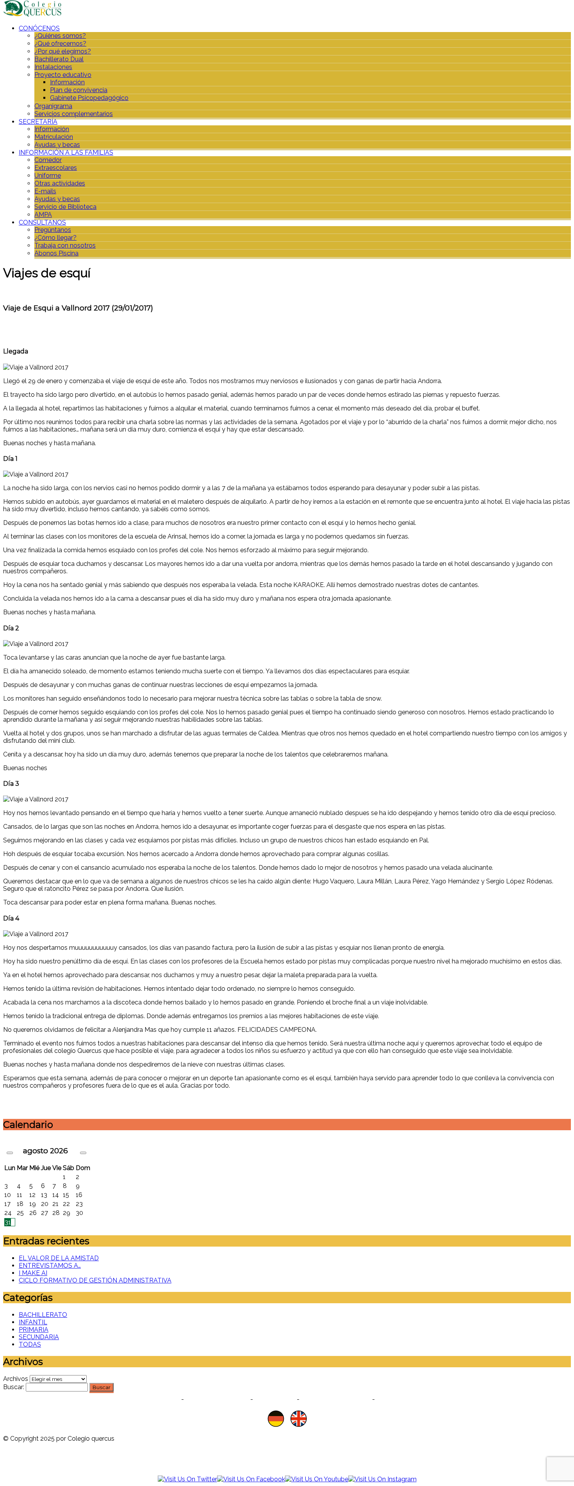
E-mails (45, 191)
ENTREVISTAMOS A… (50, 1265)
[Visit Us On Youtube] (316, 1479)
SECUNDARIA (39, 1337)
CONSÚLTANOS (42, 222)
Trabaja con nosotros (65, 245)
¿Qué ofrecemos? (60, 43)
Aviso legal (275, 1399)
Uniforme (47, 175)
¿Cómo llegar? (55, 237)
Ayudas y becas (57, 144)
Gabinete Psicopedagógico (89, 98)
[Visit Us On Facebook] (251, 1479)
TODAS (30, 1344)
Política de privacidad (144, 1399)
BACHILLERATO (43, 1314)
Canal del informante (336, 1399)
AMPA (43, 214)
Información (67, 82)
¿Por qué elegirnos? (62, 51)
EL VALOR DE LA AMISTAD (59, 1258)
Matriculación (53, 137)
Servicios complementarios (73, 114)
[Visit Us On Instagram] (382, 1479)
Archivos (15, 1379)
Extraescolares (55, 167)
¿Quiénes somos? (60, 35)
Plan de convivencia (78, 90)
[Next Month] (83, 1153)
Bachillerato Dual (59, 59)
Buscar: (13, 1387)
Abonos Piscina (56, 253)
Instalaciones (53, 67)
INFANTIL (33, 1322)
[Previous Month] (10, 1153)
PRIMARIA (33, 1329)
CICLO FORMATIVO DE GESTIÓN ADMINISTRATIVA (95, 1280)
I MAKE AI (33, 1273)
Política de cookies (217, 1399)
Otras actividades (59, 183)
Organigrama (53, 106)
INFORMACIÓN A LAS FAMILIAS (66, 152)
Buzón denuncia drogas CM (421, 1399)
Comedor (48, 160)
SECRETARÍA (38, 121)
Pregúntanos (52, 230)
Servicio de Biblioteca (65, 207)
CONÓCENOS (39, 28)
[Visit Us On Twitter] (187, 1479)
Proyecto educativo (62, 74)
